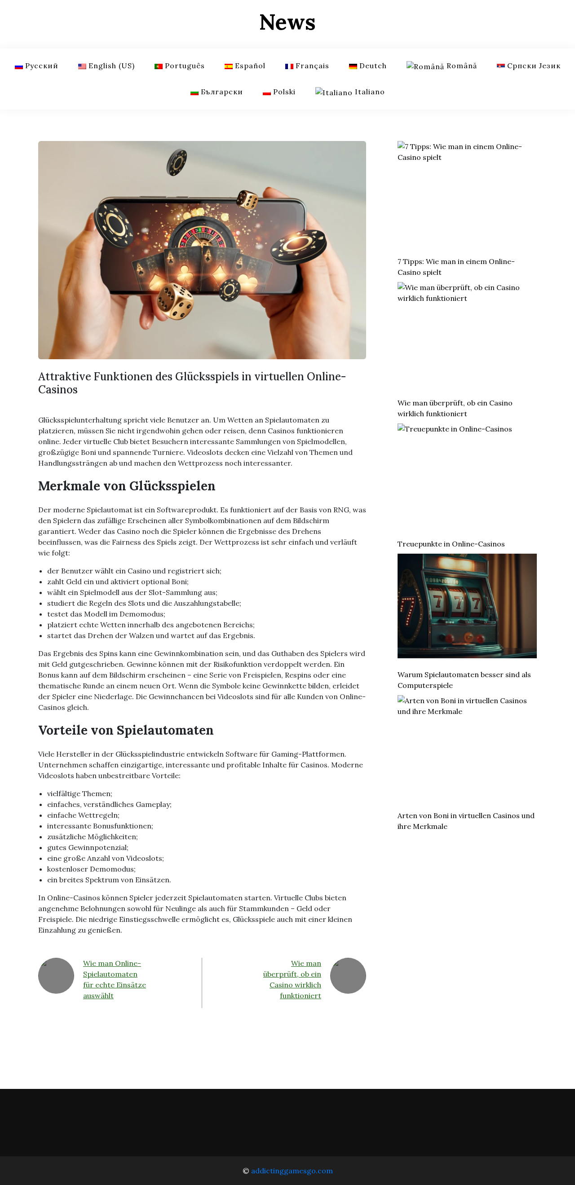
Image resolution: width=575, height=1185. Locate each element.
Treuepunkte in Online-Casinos (451, 543)
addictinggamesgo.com (292, 1170)
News (287, 21)
